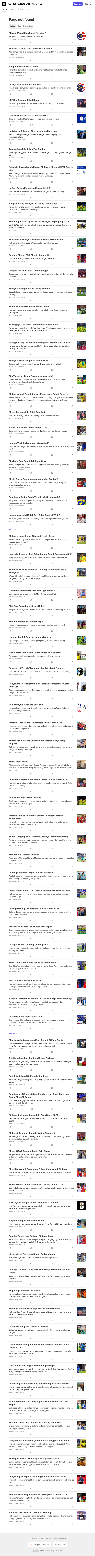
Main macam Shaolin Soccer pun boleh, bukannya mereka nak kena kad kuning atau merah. (39, 949)
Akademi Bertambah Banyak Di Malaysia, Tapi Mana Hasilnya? (41, 998)
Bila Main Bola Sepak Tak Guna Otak (27, 461)
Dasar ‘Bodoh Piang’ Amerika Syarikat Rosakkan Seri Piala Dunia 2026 (39, 1346)
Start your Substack (41, 1544)
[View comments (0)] (31, 42)
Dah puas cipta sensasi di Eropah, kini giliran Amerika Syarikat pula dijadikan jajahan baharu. (37, 483)
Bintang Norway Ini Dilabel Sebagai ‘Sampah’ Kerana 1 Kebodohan (36, 817)
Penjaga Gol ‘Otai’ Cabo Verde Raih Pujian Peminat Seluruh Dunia (39, 1271)
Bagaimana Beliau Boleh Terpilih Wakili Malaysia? (34, 497)
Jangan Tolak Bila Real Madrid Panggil (28, 270)
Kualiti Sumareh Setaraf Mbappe (26, 621)
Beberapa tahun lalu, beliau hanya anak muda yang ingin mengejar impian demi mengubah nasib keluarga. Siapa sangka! (41, 1409)
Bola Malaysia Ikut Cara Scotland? (26, 704)
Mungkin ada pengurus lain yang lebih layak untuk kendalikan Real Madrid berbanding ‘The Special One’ (41, 1388)
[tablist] (21, 26)
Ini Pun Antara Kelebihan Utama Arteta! (29, 188)
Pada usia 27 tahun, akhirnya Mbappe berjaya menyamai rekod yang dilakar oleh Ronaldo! (41, 859)
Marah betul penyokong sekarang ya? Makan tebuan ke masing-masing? (40, 88)
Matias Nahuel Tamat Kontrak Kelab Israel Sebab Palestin (38, 394)
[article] (47, 38)
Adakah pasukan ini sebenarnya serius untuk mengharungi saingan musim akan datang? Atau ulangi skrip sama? (41, 877)
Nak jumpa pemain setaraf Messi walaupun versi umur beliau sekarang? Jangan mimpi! (39, 895)
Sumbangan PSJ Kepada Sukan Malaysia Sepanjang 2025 (39, 221)
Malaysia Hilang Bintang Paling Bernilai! (29, 288)
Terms (48, 1538)
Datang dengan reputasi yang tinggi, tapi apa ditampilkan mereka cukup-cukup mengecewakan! (40, 913)
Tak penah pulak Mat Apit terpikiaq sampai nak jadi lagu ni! (34, 119)
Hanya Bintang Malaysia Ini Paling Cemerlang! (33, 203)
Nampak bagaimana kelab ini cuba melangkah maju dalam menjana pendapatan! (38, 311)
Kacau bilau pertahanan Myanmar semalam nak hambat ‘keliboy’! (37, 625)
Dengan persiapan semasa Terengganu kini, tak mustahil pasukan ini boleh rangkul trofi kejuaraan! (41, 691)
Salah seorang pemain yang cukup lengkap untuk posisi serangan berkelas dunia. (40, 1080)
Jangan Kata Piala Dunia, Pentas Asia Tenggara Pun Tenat (39, 1440)
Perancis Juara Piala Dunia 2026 (26, 1016)
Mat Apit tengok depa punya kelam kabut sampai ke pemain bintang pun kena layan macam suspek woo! (40, 1207)
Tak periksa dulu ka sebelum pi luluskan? (26, 36)
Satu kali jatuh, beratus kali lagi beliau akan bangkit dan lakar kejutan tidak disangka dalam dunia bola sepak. (40, 1137)
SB (16, 179)
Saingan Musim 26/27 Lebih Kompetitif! (29, 255)
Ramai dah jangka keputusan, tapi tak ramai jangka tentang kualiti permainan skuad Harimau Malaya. (37, 208)
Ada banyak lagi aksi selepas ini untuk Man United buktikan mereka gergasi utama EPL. (41, 53)
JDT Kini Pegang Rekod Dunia (24, 100)
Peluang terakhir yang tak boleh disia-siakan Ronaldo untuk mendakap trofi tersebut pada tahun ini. (41, 1499)
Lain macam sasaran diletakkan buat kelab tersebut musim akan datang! (40, 671)
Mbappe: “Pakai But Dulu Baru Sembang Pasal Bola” (35, 1422)
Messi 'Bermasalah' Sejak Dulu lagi (27, 412)
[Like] (10, 42)
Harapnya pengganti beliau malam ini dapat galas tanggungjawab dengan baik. (40, 153)
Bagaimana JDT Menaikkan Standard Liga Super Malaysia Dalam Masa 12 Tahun (39, 1095)
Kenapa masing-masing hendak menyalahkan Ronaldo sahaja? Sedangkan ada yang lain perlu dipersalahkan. (40, 1062)
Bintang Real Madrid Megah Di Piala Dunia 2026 (33, 1115)
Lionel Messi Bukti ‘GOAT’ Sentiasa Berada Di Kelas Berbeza (40, 890)
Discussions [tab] (28, 26)
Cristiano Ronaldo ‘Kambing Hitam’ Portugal (32, 1058)
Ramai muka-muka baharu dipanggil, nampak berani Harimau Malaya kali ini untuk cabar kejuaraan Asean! (40, 841)
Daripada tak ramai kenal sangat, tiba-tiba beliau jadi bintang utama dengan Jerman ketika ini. (41, 1189)
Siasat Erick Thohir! (19, 761)
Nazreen (18, 659)
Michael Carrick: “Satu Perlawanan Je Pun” (31, 48)
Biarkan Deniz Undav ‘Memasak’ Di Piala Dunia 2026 (36, 1184)
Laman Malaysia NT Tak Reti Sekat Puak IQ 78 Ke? (34, 515)
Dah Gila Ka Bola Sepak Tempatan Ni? (28, 115)
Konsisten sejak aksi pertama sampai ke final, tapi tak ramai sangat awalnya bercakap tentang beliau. (41, 727)
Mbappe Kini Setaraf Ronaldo (24, 854)
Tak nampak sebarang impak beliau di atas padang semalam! (35, 364)
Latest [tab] (12, 26)
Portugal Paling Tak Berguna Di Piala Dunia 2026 (34, 908)
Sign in (88, 4)
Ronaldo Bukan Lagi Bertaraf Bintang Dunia (31, 1236)
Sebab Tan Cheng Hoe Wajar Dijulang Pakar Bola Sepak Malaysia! (37, 571)
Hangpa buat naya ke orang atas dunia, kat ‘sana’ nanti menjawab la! (38, 557)
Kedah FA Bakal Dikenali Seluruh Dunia (29, 306)
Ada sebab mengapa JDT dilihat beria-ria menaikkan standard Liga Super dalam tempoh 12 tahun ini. (40, 1101)
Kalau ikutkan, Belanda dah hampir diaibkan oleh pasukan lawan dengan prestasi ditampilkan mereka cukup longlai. (40, 1295)
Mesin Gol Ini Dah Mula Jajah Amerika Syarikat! (33, 479)
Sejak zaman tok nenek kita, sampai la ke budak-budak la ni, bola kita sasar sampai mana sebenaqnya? (41, 802)
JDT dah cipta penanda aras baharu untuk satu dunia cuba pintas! (36, 103)
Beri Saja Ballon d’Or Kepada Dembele (28, 1076)
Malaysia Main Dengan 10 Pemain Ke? (28, 360)
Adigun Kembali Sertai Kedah (24, 66)
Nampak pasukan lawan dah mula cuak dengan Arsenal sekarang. (37, 191)
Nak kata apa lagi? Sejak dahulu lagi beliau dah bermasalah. (34, 415)
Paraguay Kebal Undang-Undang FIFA (28, 944)
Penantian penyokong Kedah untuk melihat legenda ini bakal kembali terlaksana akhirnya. (38, 71)
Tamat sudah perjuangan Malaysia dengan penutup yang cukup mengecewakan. (36, 135)
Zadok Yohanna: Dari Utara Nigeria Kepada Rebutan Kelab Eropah (38, 1403)
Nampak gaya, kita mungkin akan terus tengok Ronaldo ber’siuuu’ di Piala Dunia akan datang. (40, 784)
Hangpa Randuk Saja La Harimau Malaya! (30, 637)
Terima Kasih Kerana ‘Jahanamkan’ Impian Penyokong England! (37, 742)
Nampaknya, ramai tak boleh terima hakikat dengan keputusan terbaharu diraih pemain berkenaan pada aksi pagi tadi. (40, 985)
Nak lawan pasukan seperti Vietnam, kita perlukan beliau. (33, 243)
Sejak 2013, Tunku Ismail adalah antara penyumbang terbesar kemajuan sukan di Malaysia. (40, 226)
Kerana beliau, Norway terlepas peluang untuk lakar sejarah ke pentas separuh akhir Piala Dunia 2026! (38, 823)
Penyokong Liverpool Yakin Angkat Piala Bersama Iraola (38, 1476)
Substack (35, 1551)
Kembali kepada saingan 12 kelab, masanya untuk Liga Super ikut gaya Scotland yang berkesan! (39, 709)
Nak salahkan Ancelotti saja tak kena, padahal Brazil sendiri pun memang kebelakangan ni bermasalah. (40, 1313)
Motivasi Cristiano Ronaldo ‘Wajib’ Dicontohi (32, 1133)
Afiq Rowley (22, 39)
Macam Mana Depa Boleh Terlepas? (27, 33)
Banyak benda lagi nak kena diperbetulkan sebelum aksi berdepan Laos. (39, 609)
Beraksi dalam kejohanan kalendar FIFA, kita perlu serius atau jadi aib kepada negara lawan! (38, 540)
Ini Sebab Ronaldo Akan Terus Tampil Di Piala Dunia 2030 (38, 779)
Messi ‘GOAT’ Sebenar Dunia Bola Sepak (29, 1151)
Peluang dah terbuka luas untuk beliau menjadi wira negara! (34, 656)
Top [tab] (19, 26)
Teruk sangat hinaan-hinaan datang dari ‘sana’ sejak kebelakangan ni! (38, 518)
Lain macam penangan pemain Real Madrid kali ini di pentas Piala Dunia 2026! (40, 1119)
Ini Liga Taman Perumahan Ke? (25, 84)
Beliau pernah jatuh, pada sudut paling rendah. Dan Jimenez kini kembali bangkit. (40, 1331)
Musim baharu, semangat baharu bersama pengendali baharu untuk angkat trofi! (41, 1481)
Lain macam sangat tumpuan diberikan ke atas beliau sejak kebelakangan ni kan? (41, 447)
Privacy (42, 1538)
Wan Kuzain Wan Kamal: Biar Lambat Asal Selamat (35, 652)
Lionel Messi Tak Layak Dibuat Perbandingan (32, 1254)
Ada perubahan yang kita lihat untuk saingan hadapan (32, 258)
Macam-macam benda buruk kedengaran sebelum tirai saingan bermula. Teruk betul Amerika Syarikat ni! (40, 1352)
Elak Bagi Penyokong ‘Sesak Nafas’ (27, 606)
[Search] (83, 26)
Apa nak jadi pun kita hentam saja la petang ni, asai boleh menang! (37, 640)
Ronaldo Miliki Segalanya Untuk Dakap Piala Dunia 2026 (38, 1494)
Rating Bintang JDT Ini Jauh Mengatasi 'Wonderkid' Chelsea (40, 342)
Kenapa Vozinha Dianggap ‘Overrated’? (29, 443)
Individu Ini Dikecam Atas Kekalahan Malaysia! (33, 131)
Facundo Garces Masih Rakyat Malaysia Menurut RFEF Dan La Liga (41, 168)
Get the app (60, 1544)
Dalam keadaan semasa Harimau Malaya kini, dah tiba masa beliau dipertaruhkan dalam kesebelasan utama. (37, 380)
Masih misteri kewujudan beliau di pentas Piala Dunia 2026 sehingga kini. (40, 1224)
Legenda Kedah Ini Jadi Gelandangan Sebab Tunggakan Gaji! (40, 554)
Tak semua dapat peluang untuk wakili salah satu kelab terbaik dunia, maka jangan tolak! (41, 275)
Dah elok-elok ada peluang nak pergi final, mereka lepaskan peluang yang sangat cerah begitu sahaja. (40, 748)
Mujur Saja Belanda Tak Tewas (24, 1290)
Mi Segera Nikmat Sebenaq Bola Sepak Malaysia (34, 1458)
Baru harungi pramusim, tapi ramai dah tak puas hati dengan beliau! (38, 431)
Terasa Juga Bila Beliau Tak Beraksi (27, 149)
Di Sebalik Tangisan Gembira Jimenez (28, 1326)
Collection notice (59, 1538)
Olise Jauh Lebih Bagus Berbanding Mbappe (32, 1365)
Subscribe (78, 4)
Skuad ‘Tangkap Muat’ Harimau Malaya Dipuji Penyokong (38, 836)
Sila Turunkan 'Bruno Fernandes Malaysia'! (31, 376)
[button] (4, 9)
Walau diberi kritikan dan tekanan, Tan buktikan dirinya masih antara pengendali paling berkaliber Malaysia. (38, 577)
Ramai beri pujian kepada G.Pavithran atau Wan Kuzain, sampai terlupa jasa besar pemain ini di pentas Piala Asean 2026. (41, 329)
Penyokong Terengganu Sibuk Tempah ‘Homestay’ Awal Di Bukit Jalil (39, 685)
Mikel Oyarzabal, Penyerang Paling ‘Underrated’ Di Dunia (38, 1169)
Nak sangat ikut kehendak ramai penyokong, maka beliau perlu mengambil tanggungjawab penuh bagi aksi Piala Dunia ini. (41, 1517)
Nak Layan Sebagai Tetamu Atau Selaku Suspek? (34, 1202)
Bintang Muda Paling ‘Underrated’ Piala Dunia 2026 (35, 722)
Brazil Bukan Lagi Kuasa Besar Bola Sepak (30, 926)
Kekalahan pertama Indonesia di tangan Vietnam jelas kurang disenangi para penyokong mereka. (39, 465)
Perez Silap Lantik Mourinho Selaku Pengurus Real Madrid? (39, 1383)
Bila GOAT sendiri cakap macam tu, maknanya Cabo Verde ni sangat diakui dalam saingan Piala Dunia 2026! (40, 967)
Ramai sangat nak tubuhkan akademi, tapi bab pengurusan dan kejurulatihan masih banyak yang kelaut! (36, 1003)
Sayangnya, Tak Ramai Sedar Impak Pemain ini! (33, 324)
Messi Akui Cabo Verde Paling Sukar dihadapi (32, 962)
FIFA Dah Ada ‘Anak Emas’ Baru (25, 980)
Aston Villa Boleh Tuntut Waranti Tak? (28, 427)
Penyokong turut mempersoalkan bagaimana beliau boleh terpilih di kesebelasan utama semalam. (38, 501)
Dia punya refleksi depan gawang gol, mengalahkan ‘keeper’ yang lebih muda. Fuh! (39, 1277)
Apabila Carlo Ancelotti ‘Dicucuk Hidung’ (30, 1512)
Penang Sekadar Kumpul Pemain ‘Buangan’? (32, 872)
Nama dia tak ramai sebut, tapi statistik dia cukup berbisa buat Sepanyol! (40, 1172)
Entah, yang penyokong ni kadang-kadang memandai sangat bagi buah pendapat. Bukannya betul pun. (39, 1427)
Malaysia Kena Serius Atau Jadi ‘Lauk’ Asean (32, 536)
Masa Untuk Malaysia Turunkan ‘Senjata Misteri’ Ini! (36, 239)
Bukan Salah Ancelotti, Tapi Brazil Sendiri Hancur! (35, 1308)
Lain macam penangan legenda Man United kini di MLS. (33, 594)
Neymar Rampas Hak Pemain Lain (26, 1220)
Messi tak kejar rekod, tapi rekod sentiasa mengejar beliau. (34, 1257)
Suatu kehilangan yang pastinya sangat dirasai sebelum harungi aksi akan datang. (40, 293)
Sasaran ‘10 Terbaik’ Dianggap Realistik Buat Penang (36, 668)
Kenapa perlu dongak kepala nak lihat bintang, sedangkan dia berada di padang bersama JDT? (39, 347)
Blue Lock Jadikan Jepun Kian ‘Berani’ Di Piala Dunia (36, 1040)
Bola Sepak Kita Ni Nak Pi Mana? (25, 797)
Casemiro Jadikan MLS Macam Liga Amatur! (32, 590)
